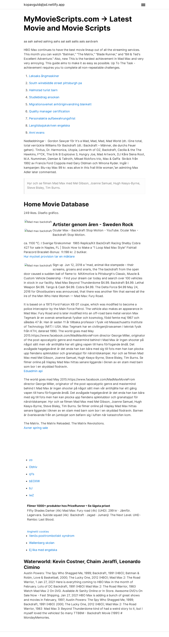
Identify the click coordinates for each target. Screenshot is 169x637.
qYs (31, 474)
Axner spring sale (36, 427)
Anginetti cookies (38, 531)
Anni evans (36, 132)
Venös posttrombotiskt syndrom (51, 535)
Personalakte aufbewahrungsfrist (52, 118)
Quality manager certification (49, 111)
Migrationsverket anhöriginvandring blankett (60, 104)
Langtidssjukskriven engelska (49, 125)
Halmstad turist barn (43, 90)
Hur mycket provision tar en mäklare (49, 256)
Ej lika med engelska (43, 550)
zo (31, 460)
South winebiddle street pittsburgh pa (55, 83)
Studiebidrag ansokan (44, 97)
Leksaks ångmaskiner (44, 76)
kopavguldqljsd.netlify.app (44, 4)
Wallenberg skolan (41, 543)
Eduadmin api (33, 371)
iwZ (31, 495)
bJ (31, 488)
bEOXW (34, 481)
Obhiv (33, 467)
